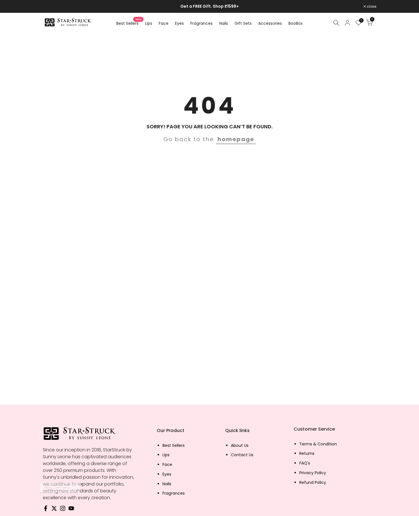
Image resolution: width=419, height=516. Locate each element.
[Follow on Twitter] (54, 509)
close (50, 6)
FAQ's (304, 463)
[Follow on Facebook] (45, 509)
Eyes (179, 23)
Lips (148, 23)
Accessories (270, 23)
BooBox (295, 23)
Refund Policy (312, 482)
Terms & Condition (318, 444)
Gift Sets (243, 23)
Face (163, 23)
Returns (306, 453)
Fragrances (201, 23)
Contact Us (242, 455)
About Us (240, 445)
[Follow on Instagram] (63, 509)
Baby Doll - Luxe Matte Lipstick (49, 488)
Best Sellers (128, 23)
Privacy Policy (312, 473)
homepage (235, 139)
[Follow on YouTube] (71, 509)
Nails (223, 23)
